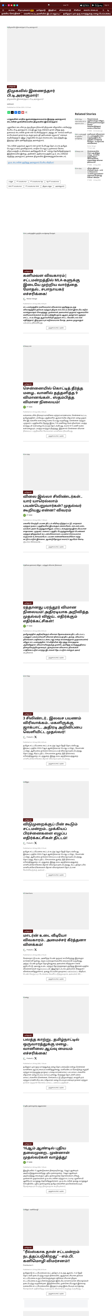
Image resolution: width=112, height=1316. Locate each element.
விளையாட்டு (65, 10)
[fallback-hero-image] (81, 121)
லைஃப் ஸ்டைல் (91, 10)
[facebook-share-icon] (15, 113)
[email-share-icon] (22, 113)
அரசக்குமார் (59, 186)
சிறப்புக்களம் (24, 10)
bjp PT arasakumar (53, 182)
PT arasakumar (22, 182)
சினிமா (77, 10)
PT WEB (29, 407)
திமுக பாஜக (47, 186)
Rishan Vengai (32, 299)
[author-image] (24, 299)
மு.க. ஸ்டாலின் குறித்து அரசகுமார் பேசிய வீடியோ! (31, 163)
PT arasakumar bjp (36, 182)
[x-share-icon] (12, 113)
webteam (10, 104)
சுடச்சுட (11, 10)
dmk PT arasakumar (15, 186)
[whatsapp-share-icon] (8, 113)
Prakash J (30, 737)
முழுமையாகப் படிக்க (56, 328)
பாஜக (10, 182)
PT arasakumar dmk (32, 186)
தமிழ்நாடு (41, 10)
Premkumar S (28, 1265)
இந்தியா (52, 10)
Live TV (65, 5)
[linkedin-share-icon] (19, 113)
